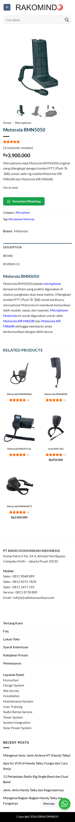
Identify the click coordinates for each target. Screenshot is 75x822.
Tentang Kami (13, 623)
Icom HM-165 (56, 448)
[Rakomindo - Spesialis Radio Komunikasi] (39, 7)
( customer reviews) (18, 148)
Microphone (23, 122)
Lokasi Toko (11, 639)
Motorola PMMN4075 (19, 506)
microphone (52, 283)
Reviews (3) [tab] (11, 264)
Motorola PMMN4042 (19, 394)
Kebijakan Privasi (15, 655)
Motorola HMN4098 (55, 394)
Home (7, 122)
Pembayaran (12, 663)
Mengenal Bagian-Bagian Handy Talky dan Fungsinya (33, 800)
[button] (7, 7)
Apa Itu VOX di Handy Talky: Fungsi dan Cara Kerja (35, 765)
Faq (6, 631)
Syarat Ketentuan (15, 647)
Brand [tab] (8, 255)
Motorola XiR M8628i (19, 321)
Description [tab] (12, 247)
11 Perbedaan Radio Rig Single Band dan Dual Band (35, 779)
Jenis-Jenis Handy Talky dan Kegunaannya (33, 790)
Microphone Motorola (21, 219)
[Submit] (67, 20)
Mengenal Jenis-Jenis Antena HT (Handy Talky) (36, 755)
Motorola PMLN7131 (19, 448)
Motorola (21, 231)
